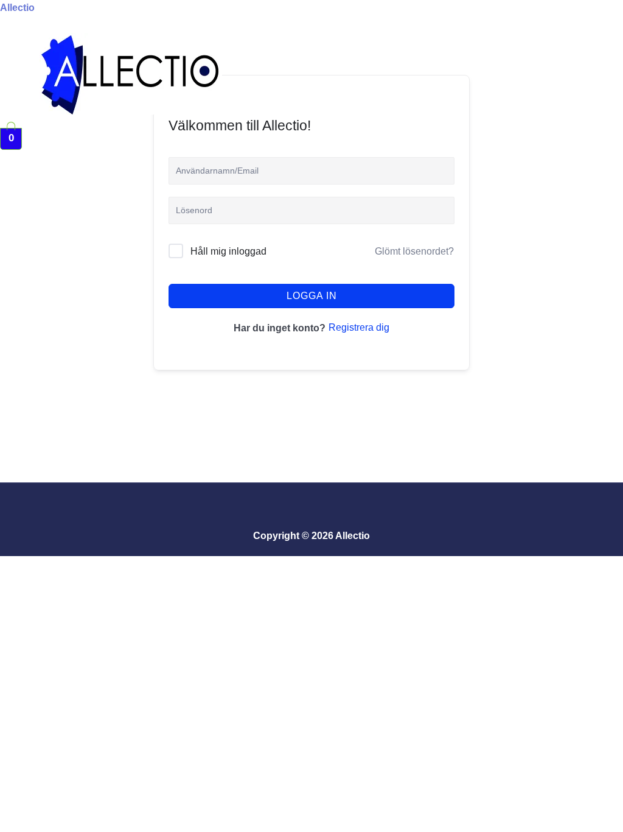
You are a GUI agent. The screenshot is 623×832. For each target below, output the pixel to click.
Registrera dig (359, 327)
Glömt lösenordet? (414, 251)
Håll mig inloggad (228, 251)
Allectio (17, 7)
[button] (231, 121)
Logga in (312, 296)
